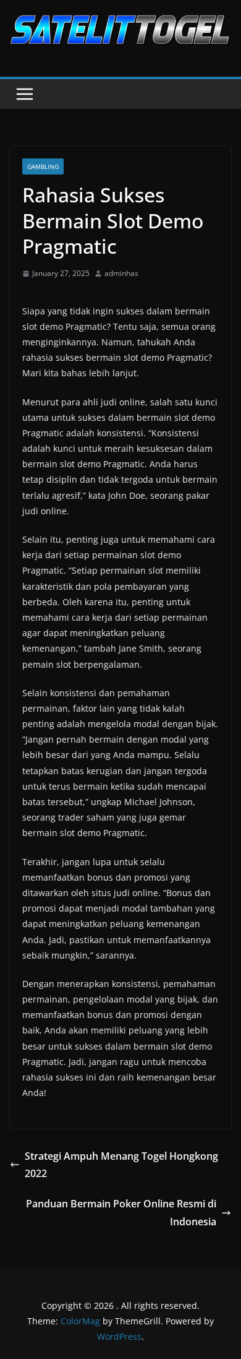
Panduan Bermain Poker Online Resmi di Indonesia (121, 1212)
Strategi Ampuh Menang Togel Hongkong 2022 (121, 1165)
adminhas (121, 273)
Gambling (43, 166)
